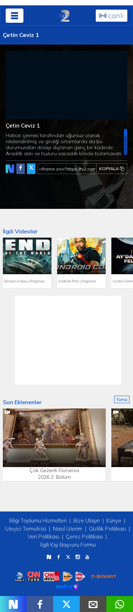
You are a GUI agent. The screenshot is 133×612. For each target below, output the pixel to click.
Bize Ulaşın (86, 520)
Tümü (121, 399)
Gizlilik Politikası (107, 528)
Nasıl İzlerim (67, 528)
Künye (113, 520)
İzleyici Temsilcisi (25, 528)
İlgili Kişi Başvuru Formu (68, 544)
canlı (115, 15)
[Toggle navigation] (14, 16)
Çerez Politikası (84, 536)
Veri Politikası (43, 536)
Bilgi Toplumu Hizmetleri (38, 520)
